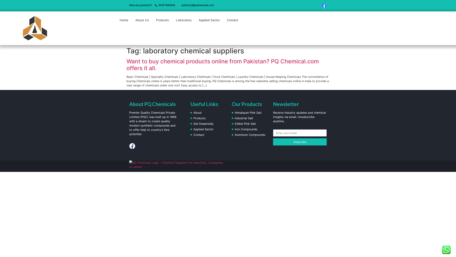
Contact (232, 20)
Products (162, 20)
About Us (142, 20)
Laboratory (184, 20)
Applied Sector (209, 20)
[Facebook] (324, 5)
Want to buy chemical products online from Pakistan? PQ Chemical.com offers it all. (222, 65)
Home (124, 20)
